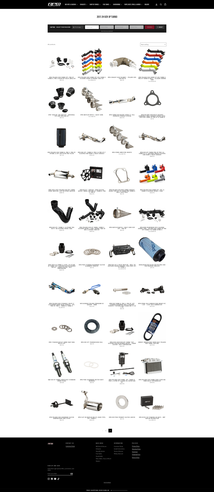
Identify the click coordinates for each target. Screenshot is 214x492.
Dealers (147, 4)
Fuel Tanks (106, 4)
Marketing (134, 451)
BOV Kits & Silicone (70, 4)
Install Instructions (119, 449)
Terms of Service (118, 451)
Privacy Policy (136, 446)
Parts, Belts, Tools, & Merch (132, 4)
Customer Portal (70, 446)
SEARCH (149, 27)
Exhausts (83, 4)
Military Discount (118, 453)
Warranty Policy (136, 449)
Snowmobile (117, 4)
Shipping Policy (136, 454)
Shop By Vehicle (94, 4)
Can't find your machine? (107, 31)
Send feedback (107, 482)
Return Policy (135, 457)
